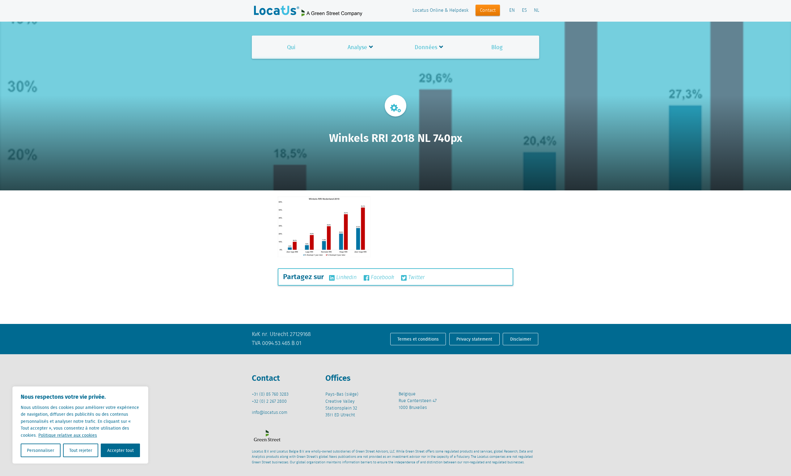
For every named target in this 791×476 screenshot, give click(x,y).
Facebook (381, 277)
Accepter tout (120, 450)
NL (536, 10)
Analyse (357, 47)
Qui (291, 47)
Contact (488, 10)
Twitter (416, 277)
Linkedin (346, 277)
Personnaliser (40, 450)
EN (512, 10)
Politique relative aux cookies (67, 435)
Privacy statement (474, 339)
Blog (496, 47)
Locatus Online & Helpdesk (440, 10)
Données (426, 47)
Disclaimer (520, 339)
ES (524, 10)
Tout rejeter (80, 450)
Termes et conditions (418, 339)
